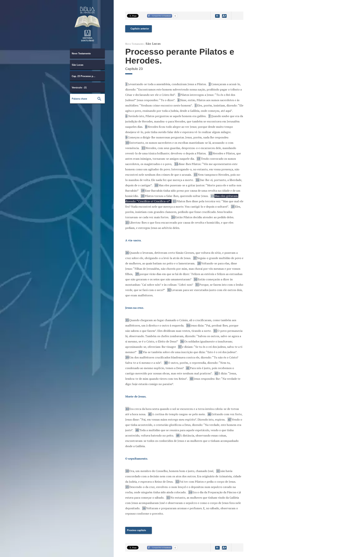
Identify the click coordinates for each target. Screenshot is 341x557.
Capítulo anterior (140, 28)
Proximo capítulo (136, 530)
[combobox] (87, 53)
